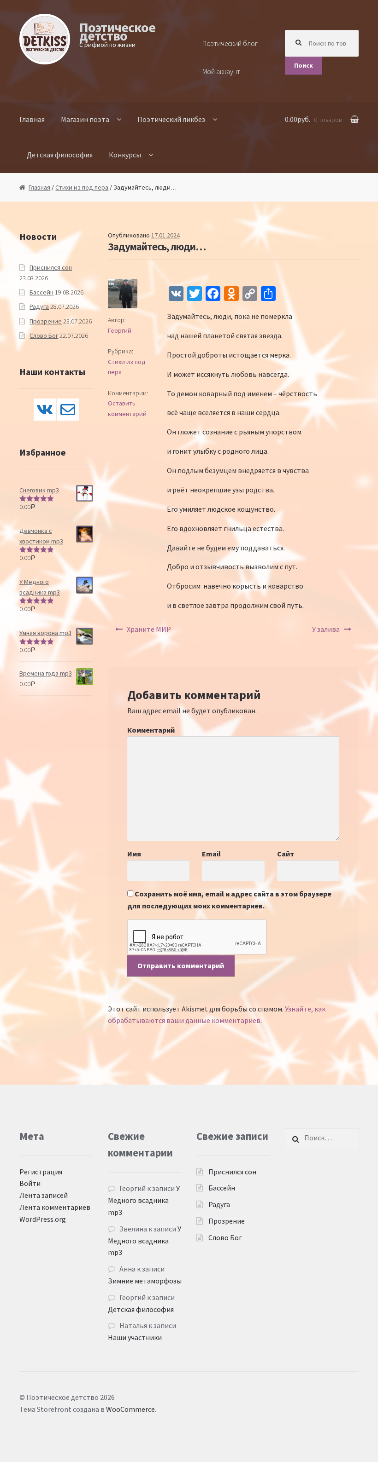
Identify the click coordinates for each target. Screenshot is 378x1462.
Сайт (285, 853)
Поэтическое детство (117, 31)
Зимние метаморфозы (145, 1280)
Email (211, 853)
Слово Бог (44, 335)
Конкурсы (125, 154)
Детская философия (60, 154)
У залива (326, 629)
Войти (30, 1183)
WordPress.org (42, 1219)
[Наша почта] (68, 410)
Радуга (39, 306)
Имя (134, 853)
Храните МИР (149, 629)
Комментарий (151, 729)
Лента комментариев (54, 1207)
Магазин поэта (85, 119)
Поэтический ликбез (171, 119)
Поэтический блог (230, 43)
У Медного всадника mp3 (144, 1200)
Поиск (303, 65)
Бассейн (41, 292)
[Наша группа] (45, 410)
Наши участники (135, 1337)
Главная (32, 119)
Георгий (119, 330)
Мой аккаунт (221, 71)
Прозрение (46, 321)
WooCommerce (130, 1409)
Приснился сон (51, 267)
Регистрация (40, 1171)
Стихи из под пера (81, 187)
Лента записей (43, 1195)
